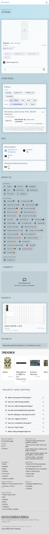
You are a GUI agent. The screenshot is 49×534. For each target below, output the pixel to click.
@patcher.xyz (33, 469)
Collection (6, 507)
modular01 (7, 328)
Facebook (29, 486)
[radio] (14, 100)
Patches (5, 471)
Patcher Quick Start (9, 494)
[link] (7, 370)
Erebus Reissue (33, 373)
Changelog (4, 448)
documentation (41, 464)
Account (5, 476)
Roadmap (17, 529)
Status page (30, 473)
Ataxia (6, 43)
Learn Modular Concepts (10, 509)
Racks (4, 469)
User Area (6, 473)
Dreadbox (5, 45)
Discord (34, 466)
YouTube (29, 488)
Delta (5, 372)
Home (4, 464)
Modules (5, 466)
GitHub (11, 529)
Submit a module (8, 478)
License (3, 529)
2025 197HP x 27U (13, 326)
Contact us (29, 476)
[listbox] (24, 56)
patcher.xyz (5, 2)
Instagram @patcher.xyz (34, 484)
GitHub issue (35, 471)
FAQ (4, 497)
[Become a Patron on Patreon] (8, 487)
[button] (24, 397)
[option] (8, 54)
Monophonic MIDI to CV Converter (21, 375)
